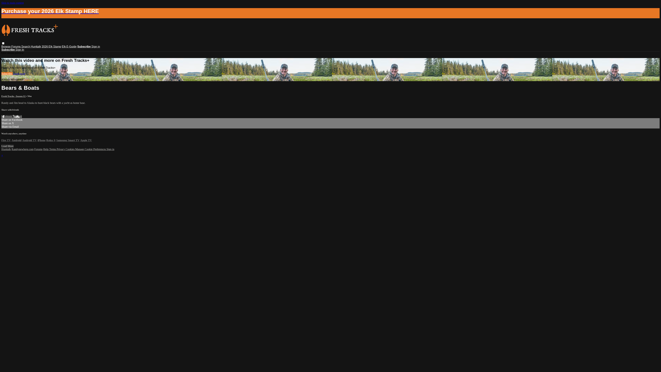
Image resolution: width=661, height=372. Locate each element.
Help (46, 149)
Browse (6, 46)
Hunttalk (36, 46)
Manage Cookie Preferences (91, 149)
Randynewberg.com (23, 149)
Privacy (61, 149)
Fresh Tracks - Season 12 (13, 96)
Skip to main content (12, 2)
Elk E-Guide (69, 46)
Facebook (7, 116)
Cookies (70, 149)
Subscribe (7, 73)
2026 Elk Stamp (51, 46)
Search (26, 46)
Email (18, 116)
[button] (3, 43)
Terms (53, 149)
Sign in (95, 46)
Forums (16, 46)
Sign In (19, 49)
